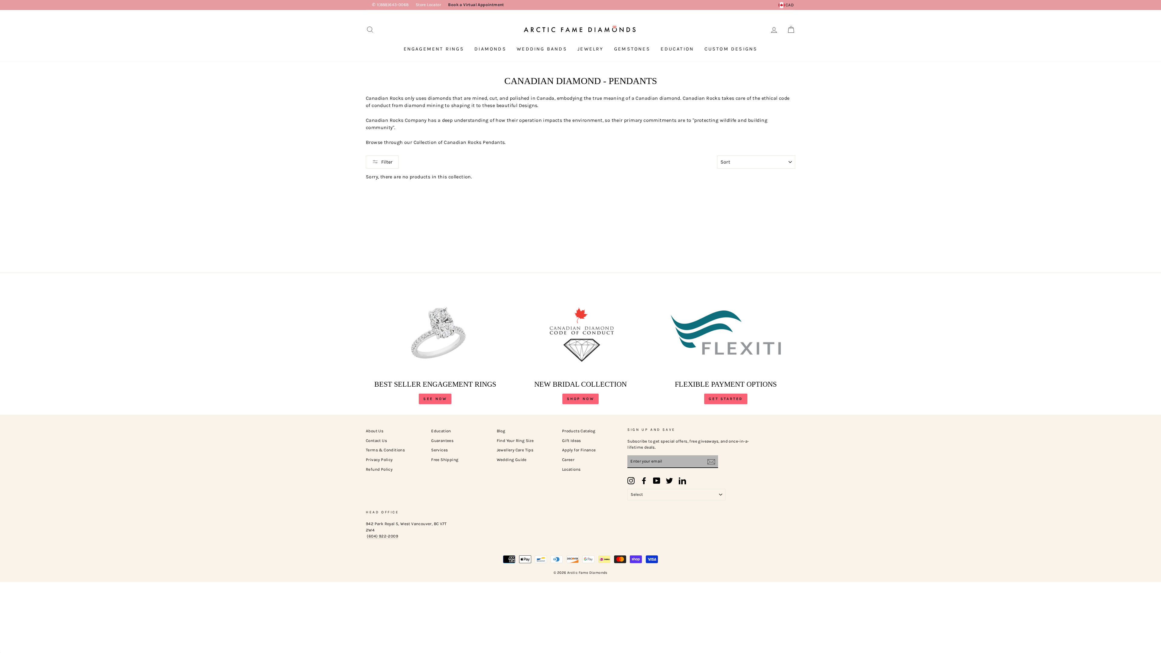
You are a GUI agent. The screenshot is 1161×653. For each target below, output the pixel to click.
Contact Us (376, 440)
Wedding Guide (512, 459)
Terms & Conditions (385, 450)
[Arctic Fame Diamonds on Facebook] (644, 480)
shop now (580, 399)
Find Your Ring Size (515, 440)
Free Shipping (444, 459)
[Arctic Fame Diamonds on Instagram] (631, 480)
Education (677, 49)
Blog (501, 431)
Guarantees (442, 440)
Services (439, 450)
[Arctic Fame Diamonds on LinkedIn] (682, 480)
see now (435, 399)
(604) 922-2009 (382, 536)
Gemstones (632, 49)
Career (568, 459)
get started (726, 399)
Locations (571, 469)
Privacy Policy (379, 459)
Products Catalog (578, 431)
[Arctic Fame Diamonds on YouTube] (656, 480)
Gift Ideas (571, 440)
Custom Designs (731, 49)
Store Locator (428, 4)
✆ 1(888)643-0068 (390, 4)
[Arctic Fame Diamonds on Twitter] (669, 480)
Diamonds (490, 49)
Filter (386, 162)
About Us (374, 431)
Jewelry (590, 49)
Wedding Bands (542, 49)
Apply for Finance (579, 450)
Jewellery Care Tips (515, 450)
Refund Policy (379, 469)
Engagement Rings (434, 49)
